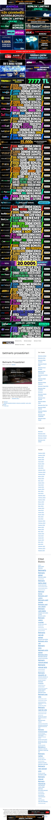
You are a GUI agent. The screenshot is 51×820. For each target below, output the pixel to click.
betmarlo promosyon (43, 725)
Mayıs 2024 (41, 476)
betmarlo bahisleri (41, 578)
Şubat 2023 (41, 508)
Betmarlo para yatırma (42, 716)
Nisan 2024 (41, 478)
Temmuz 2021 (41, 548)
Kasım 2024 (41, 463)
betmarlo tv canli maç (42, 748)
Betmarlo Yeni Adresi (19, 344)
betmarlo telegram (41, 745)
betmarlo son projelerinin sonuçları (42, 737)
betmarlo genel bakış (41, 630)
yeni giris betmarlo (43, 801)
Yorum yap (6, 405)
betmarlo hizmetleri (42, 680)
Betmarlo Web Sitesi (42, 759)
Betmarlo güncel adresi (43, 661)
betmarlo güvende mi (41, 669)
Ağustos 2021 (41, 546)
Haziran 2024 (41, 474)
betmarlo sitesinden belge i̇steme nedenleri (42, 735)
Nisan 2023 (41, 504)
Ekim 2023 (40, 491)
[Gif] (25, 142)
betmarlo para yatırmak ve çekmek (42, 718)
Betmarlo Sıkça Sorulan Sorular (42, 743)
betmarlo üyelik (42, 774)
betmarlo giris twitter (43, 639)
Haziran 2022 (41, 525)
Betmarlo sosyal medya (42, 739)
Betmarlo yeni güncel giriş (42, 768)
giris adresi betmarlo (43, 790)
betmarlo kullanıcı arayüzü (42, 698)
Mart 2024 (40, 480)
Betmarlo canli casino (42, 597)
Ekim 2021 (40, 542)
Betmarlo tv (42, 747)
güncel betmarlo (41, 793)
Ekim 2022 (40, 516)
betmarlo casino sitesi (42, 624)
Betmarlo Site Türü (42, 405)
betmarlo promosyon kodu (42, 727)
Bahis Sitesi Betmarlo (41, 567)
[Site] (25, 86)
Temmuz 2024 (41, 472)
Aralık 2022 (41, 512)
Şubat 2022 (41, 533)
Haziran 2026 (41, 453)
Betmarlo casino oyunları (41, 620)
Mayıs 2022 (41, 527)
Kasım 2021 (41, 540)
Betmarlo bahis (42, 577)
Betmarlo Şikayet (27, 340)
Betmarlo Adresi (42, 356)
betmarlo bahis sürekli (41, 803)
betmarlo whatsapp (41, 761)
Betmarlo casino (42, 615)
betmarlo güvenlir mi (43, 677)
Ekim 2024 (40, 466)
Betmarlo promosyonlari (42, 730)
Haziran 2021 (41, 550)
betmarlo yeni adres (42, 762)
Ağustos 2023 (41, 495)
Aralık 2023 (41, 487)
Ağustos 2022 (41, 521)
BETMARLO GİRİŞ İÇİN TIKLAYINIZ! (25, 51)
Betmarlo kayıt (42, 692)
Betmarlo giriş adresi (43, 651)
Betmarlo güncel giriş (42, 666)
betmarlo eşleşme (41, 627)
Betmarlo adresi (41, 574)
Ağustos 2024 (41, 470)
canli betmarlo (41, 785)
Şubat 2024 (41, 482)
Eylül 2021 (40, 544)
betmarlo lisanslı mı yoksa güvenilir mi (42, 703)
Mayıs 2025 (41, 457)
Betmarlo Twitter (37, 340)
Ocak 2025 (41, 461)
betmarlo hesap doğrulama (42, 678)
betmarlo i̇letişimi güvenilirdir (42, 688)
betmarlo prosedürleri (20, 403)
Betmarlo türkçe (41, 757)
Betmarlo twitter (41, 755)
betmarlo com (40, 625)
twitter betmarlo (41, 799)
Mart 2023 (40, 506)
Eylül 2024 (40, 468)
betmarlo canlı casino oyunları (43, 613)
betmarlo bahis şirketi (42, 584)
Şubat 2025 (41, 459)
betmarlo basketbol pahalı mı (42, 588)
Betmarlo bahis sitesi (42, 582)
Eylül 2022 (40, 518)
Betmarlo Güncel (42, 656)
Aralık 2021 (41, 538)
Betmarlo (29, 344)
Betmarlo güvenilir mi (42, 674)
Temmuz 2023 (41, 497)
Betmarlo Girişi (43, 654)
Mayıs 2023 (41, 502)
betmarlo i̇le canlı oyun (41, 685)
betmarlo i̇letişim (41, 686)
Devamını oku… (16, 398)
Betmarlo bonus (41, 593)
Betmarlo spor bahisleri (42, 740)
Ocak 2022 (41, 535)
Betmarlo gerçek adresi (41, 635)
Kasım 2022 (41, 514)
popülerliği (40, 798)
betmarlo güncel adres (43, 658)
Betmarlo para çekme (41, 721)
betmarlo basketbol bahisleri (10, 403)
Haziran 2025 (41, 455)
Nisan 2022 (41, 529)
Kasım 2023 (41, 489)
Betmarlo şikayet (41, 778)
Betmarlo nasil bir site (42, 709)
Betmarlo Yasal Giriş (43, 386)
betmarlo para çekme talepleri (43, 723)
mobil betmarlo (41, 796)
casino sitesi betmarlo (41, 787)
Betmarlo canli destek (43, 601)
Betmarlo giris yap (43, 642)
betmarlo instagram (41, 682)
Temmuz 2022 (41, 523)
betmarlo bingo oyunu (41, 589)
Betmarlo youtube (41, 773)
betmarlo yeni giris (43, 764)
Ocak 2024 (41, 485)
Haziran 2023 (41, 499)
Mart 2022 (40, 531)
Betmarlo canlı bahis (42, 610)
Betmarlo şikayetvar (41, 782)
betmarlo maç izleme (42, 705)
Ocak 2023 (41, 510)
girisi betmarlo (41, 791)
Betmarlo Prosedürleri (13, 362)
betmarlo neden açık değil (42, 713)
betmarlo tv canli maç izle (43, 751)
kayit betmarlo (41, 795)
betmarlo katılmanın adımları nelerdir (42, 690)
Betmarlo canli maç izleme (42, 605)
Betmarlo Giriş (18, 340)
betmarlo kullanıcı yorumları (42, 700)
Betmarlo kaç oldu (43, 696)
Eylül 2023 (40, 493)
